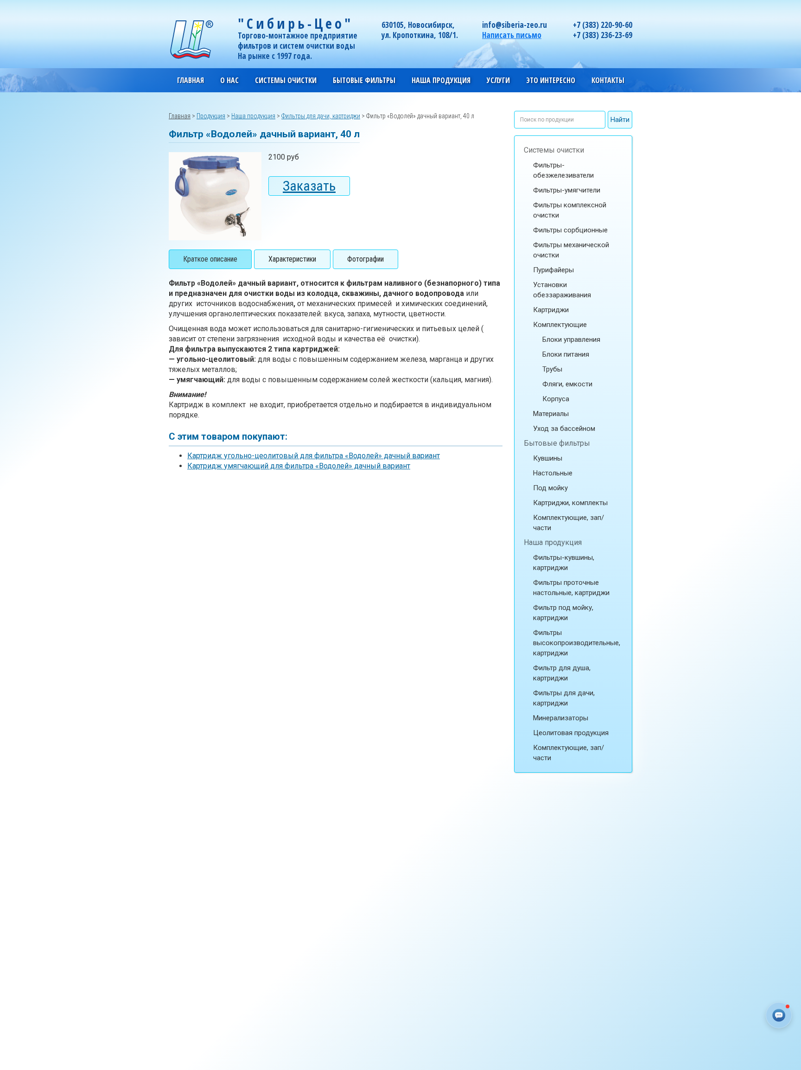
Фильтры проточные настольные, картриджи (571, 587)
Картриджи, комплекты (570, 503)
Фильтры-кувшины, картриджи (563, 562)
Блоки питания (565, 354)
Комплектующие (560, 324)
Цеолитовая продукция (571, 733)
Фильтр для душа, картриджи (562, 673)
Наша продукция (553, 542)
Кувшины (547, 458)
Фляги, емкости (567, 384)
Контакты (607, 80)
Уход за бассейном (564, 428)
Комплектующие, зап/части (568, 522)
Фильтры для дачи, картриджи (564, 698)
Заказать (309, 186)
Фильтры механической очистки (571, 250)
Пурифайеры (553, 270)
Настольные (552, 473)
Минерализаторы (560, 718)
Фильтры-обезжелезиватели (563, 170)
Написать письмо (511, 35)
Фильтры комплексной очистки (569, 210)
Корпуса (555, 399)
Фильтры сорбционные (570, 230)
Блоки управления (571, 339)
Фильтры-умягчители (566, 190)
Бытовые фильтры (557, 443)
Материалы (551, 414)
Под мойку (550, 488)
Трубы (552, 369)
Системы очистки (554, 150)
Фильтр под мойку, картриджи (563, 612)
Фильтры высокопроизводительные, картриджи (576, 642)
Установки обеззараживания (562, 290)
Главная (190, 80)
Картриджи (551, 310)
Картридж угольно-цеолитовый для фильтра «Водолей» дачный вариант (313, 455)
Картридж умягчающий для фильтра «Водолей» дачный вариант (298, 465)
